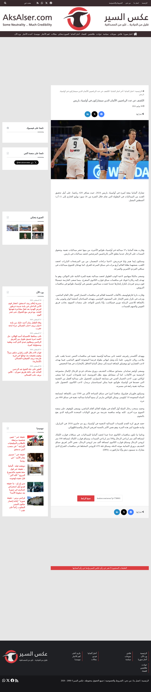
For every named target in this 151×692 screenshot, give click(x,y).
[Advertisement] (75, 60)
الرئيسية (144, 3)
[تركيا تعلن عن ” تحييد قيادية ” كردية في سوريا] (25, 236)
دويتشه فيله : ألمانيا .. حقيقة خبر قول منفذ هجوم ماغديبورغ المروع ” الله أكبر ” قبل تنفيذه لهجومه (16, 472)
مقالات (54, 34)
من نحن (128, 3)
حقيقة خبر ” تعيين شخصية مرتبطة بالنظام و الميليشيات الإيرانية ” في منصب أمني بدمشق (16, 443)
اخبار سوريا (128, 34)
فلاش (120, 34)
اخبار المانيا (129, 91)
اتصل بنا (136, 3)
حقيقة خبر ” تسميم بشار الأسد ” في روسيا (17, 457)
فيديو (95, 656)
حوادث (99, 34)
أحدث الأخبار (27, 34)
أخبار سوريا (142, 659)
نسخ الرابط (86, 498)
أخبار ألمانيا (75, 34)
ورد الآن (17, 34)
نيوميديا (37, 34)
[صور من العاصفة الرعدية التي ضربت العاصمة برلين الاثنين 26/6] (38, 236)
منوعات (113, 34)
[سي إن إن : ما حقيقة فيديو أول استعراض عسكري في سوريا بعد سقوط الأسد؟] (35, 487)
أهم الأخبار (76, 656)
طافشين (91, 34)
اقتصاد (83, 34)
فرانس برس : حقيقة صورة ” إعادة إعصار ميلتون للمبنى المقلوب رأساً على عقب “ (16, 504)
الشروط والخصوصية (116, 3)
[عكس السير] (75, 18)
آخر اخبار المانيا (117, 91)
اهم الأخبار (45, 34)
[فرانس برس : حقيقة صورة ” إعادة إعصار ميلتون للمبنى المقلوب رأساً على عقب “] (35, 501)
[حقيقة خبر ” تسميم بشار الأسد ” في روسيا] (35, 457)
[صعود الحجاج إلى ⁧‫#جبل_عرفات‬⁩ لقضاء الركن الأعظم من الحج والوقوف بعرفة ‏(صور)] (12, 228)
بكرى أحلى (76, 653)
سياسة (106, 34)
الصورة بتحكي (63, 34)
